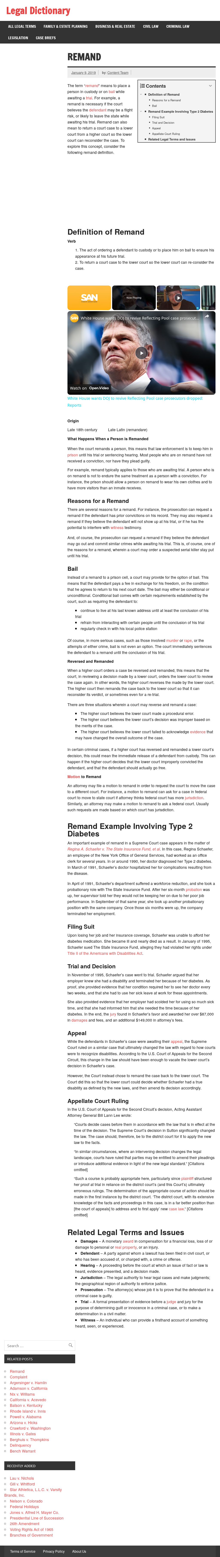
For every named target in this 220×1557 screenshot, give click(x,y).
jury (113, 1014)
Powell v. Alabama (25, 1416)
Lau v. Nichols (22, 1478)
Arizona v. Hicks (23, 1422)
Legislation (18, 38)
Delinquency (20, 1445)
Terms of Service (22, 1551)
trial (89, 97)
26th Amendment (24, 1523)
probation (194, 889)
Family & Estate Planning (66, 26)
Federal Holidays (24, 1506)
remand (91, 85)
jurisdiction (194, 797)
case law (176, 1208)
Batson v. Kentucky (26, 1405)
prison (72, 454)
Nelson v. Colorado (26, 1501)
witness (117, 527)
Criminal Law (177, 26)
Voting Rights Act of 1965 (31, 1529)
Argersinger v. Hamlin (28, 1382)
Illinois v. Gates (23, 1433)
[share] (207, 316)
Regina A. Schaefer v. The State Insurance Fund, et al (113, 849)
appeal (176, 1041)
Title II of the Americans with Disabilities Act (104, 953)
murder (172, 640)
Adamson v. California (28, 1388)
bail (112, 91)
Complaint (18, 1376)
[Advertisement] (141, 188)
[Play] (178, 297)
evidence (198, 731)
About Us (79, 1551)
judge (171, 1301)
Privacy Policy (54, 1551)
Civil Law (151, 26)
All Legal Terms (22, 26)
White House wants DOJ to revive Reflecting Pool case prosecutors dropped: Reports (141, 318)
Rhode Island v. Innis (28, 1411)
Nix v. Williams (22, 1394)
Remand (17, 1371)
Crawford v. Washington (30, 1428)
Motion (73, 776)
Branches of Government (31, 1535)
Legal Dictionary (38, 10)
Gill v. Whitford (22, 1484)
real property (126, 1247)
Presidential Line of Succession (37, 1518)
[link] (74, 318)
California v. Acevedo (28, 1399)
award (128, 1241)
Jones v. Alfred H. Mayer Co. (34, 1512)
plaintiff (187, 1178)
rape (188, 640)
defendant (97, 109)
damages (79, 1020)
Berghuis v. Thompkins (29, 1439)
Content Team (117, 72)
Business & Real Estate (115, 26)
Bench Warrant (22, 1451)
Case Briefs (46, 38)
